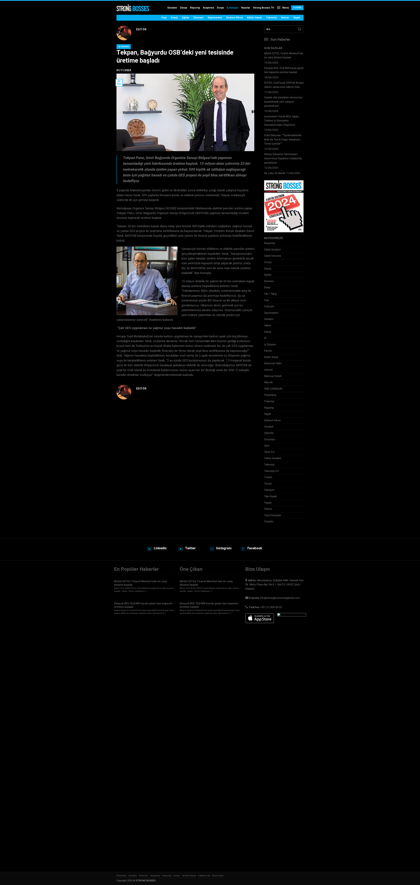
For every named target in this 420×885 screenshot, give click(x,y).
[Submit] (299, 29)
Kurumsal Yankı (273, 363)
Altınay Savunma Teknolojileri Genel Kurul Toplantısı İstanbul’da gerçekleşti (283, 158)
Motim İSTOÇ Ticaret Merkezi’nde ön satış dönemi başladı (283, 55)
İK (265, 338)
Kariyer (268, 351)
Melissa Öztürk (273, 376)
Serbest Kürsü (234, 17)
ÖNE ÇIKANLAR (273, 389)
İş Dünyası (232, 8)
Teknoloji (271, 17)
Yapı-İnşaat (270, 496)
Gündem (172, 8)
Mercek (268, 382)
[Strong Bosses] (132, 7)
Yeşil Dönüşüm (272, 515)
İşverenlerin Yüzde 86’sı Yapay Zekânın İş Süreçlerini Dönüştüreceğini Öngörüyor (281, 121)
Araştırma (208, 8)
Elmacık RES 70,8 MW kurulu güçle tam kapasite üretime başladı (284, 70)
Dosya (220, 8)
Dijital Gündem (272, 250)
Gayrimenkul (215, 17)
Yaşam (296, 17)
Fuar (164, 17)
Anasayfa (121, 875)
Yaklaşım (269, 490)
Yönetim (268, 522)
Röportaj (195, 8)
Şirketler (269, 433)
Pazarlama (270, 395)
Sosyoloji (269, 439)
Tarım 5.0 (269, 452)
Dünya (183, 8)
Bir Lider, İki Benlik (274, 173)
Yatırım (285, 17)
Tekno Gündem (272, 458)
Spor (267, 446)
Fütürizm (269, 306)
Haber (267, 326)
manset (268, 370)
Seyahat (268, 427)
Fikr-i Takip (270, 294)
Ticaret (268, 477)
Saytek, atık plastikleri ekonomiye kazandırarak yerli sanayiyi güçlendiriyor (283, 102)
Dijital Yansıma (272, 256)
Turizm (268, 484)
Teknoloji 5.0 (271, 471)
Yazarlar (245, 8)
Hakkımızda (204, 875)
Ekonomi (198, 17)
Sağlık (267, 414)
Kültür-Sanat (254, 17)
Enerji (174, 17)
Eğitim (185, 17)
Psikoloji (269, 401)
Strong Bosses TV (263, 8)
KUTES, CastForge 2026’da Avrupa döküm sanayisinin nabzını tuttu (284, 85)
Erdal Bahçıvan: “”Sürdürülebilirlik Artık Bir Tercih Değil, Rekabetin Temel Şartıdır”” (282, 139)
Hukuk (267, 332)
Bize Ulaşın (218, 875)
